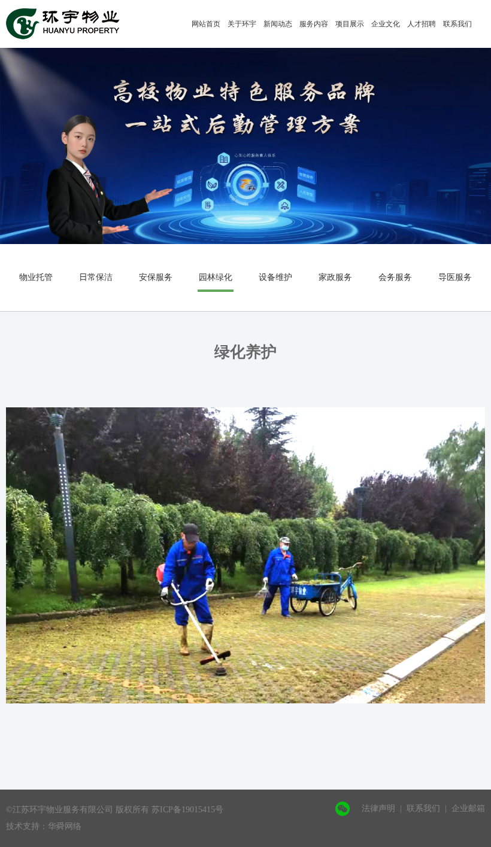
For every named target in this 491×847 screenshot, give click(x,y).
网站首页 (206, 24)
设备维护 (275, 277)
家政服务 (335, 277)
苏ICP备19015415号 (187, 809)
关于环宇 (242, 24)
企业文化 (385, 24)
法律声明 (378, 808)
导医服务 (455, 277)
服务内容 (313, 24)
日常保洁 (96, 277)
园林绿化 (215, 277)
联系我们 (457, 24)
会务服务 (395, 277)
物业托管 (36, 277)
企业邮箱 (468, 808)
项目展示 (349, 24)
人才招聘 (421, 24)
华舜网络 (64, 826)
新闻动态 (277, 24)
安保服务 (155, 277)
